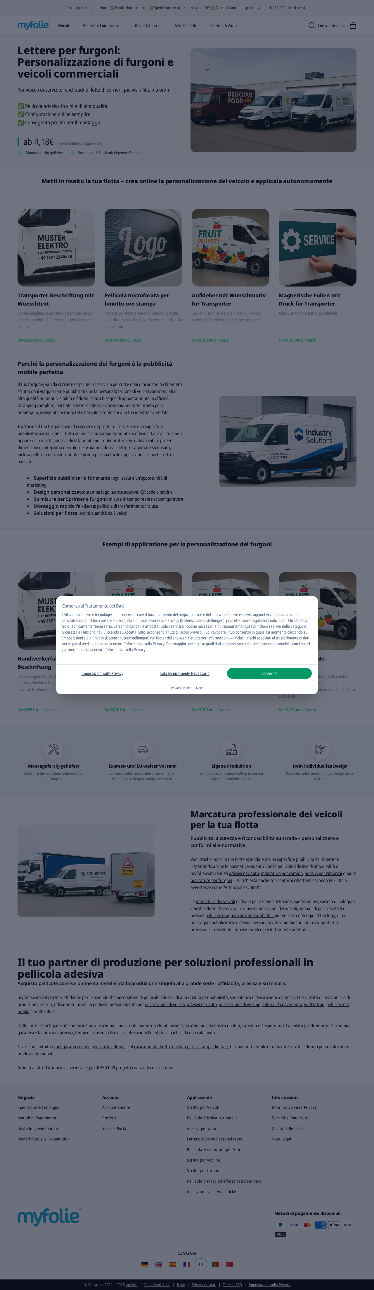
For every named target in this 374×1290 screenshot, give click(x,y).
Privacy (159, 643)
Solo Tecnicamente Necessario (184, 673)
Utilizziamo (71, 614)
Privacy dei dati (182, 687)
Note (199, 687)
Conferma (270, 673)
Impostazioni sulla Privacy (102, 673)
